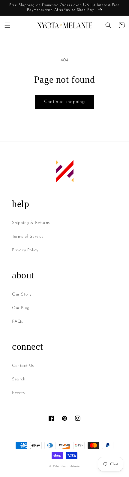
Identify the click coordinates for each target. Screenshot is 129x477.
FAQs (17, 321)
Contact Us (23, 366)
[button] (7, 25)
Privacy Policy (25, 250)
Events (18, 393)
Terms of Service (28, 236)
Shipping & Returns (31, 223)
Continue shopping (64, 102)
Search (19, 379)
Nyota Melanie (70, 466)
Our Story (21, 294)
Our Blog (21, 308)
